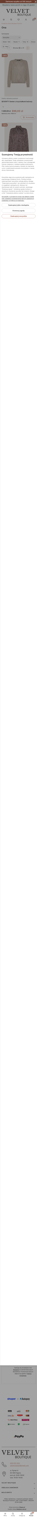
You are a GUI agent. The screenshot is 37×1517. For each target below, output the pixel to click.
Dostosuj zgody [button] (19, 211)
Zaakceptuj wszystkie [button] (18, 216)
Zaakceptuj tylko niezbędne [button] (18, 205)
